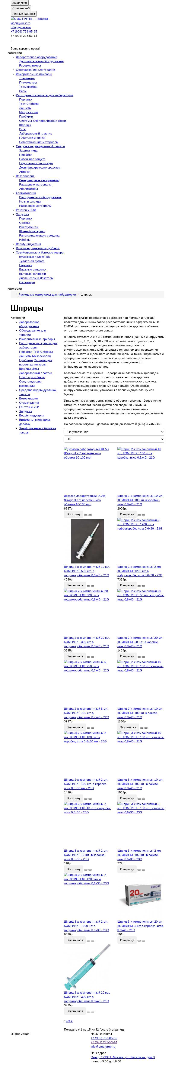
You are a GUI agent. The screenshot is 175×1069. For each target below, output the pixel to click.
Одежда (24, 222)
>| (72, 1021)
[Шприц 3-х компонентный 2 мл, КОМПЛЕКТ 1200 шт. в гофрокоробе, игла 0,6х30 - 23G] (87, 896)
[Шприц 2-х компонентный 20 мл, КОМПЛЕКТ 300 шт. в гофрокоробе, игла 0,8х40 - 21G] (87, 612)
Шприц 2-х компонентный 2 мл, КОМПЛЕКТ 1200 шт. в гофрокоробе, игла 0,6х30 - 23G (139, 571)
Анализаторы (28, 188)
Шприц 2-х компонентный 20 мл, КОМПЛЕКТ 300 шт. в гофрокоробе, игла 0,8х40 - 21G (87, 642)
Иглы (22, 129)
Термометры (28, 86)
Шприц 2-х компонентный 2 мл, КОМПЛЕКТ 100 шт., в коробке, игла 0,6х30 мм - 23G (86, 784)
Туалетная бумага (32, 261)
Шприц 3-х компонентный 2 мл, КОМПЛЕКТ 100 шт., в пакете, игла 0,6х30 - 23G (139, 855)
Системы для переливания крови (42, 120)
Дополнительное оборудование (41, 61)
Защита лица (28, 150)
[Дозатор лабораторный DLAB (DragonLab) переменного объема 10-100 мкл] (87, 470)
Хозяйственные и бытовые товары (40, 252)
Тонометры (27, 78)
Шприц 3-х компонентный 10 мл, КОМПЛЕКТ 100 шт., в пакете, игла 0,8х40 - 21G (140, 784)
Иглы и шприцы (30, 201)
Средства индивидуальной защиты (40, 146)
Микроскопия (28, 112)
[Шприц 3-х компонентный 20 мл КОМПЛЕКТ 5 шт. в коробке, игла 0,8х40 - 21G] (140, 896)
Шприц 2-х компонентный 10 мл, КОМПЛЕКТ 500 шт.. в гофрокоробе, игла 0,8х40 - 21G (87, 571)
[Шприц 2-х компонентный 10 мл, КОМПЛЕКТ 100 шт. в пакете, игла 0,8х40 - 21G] (140, 683)
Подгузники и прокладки (36, 163)
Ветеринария (25, 176)
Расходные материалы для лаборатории (44, 95)
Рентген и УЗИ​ (26, 210)
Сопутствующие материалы (38, 142)
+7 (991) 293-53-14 (104, 1042)
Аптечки (24, 171)
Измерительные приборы (34, 74)
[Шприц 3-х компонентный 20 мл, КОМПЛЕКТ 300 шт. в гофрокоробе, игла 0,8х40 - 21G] (87, 967)
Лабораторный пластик (35, 133)
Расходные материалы (35, 184)
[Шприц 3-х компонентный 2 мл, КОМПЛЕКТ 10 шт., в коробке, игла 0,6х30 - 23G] (87, 825)
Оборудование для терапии (35, 69)
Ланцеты (25, 108)
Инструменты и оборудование (40, 197)
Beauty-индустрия (28, 244)
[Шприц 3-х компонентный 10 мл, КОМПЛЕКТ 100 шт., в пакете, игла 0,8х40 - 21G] (140, 754)
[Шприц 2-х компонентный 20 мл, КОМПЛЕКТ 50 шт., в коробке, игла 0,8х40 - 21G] (140, 612)
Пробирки (26, 116)
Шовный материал (32, 231)
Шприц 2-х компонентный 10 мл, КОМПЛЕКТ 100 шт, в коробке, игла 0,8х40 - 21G (140, 500)
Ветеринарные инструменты (39, 180)
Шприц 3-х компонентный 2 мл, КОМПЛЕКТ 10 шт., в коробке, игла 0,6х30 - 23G (86, 855)
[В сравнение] (90, 515)
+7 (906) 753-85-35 (24, 31)
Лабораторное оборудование (36, 57)
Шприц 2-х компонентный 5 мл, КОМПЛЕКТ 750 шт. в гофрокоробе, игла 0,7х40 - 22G (86, 713)
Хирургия (22, 214)
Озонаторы (27, 282)
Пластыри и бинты (32, 137)
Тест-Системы (29, 103)
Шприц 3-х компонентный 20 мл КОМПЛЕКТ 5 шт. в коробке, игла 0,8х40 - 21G (140, 926)
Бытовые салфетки (32, 273)
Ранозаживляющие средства (39, 235)
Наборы (24, 239)
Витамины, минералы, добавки (38, 248)
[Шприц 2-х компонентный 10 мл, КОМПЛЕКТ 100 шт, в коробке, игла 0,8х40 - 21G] (140, 470)
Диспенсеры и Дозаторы (36, 278)
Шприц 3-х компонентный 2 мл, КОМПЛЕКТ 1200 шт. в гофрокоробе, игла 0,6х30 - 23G (86, 926)
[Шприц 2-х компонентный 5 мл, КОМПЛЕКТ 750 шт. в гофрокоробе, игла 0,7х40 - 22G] (87, 683)
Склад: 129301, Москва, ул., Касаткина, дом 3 (123, 1057)
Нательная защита (32, 159)
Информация (20, 1033)
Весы (22, 91)
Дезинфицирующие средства (39, 167)
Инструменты (28, 227)
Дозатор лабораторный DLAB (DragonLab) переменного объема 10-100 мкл (84, 500)
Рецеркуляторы (30, 65)
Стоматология (26, 193)
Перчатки (25, 99)
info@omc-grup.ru (103, 1046)
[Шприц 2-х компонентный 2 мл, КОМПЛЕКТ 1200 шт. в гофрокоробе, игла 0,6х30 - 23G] (140, 541)
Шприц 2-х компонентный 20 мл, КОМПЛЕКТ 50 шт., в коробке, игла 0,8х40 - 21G (140, 642)
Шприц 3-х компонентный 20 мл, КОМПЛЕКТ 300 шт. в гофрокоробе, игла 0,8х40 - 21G (87, 997)
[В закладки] (86, 515)
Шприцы (25, 125)
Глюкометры (28, 82)
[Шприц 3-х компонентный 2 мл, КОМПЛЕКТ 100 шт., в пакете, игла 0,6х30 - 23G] (140, 825)
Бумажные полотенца (34, 256)
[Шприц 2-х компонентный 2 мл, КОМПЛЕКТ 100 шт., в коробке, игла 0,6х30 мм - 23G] (87, 754)
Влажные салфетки (32, 269)
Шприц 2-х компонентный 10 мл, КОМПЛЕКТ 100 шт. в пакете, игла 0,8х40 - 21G (140, 713)
